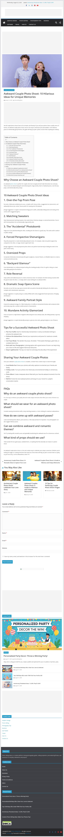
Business (46, 20)
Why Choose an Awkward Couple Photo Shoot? (18, 142)
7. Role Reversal (11, 155)
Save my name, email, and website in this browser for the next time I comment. (27, 556)
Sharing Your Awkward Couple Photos (16, 164)
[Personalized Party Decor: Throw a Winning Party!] (32, 634)
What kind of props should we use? (16, 175)
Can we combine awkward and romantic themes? (19, 173)
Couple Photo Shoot (9, 90)
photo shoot (13, 184)
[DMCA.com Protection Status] (7, 822)
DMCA (3, 783)
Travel (17, 24)
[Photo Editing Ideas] (4, 22)
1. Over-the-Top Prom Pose (14, 145)
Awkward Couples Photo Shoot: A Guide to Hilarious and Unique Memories (47, 462)
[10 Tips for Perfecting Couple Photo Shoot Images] (52, 472)
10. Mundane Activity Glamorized (16, 161)
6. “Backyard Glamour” (13, 154)
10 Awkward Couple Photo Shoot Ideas (16, 143)
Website (4, 548)
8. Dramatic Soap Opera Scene (15, 157)
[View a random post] (60, 22)
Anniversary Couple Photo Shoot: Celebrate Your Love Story (11, 486)
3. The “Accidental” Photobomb (15, 149)
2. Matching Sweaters (13, 147)
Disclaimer (5, 773)
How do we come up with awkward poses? (18, 171)
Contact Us (32, 24)
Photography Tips (35, 20)
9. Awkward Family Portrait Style (15, 159)
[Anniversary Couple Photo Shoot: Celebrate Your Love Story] (11, 472)
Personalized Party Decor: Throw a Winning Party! (25, 656)
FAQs (7, 166)
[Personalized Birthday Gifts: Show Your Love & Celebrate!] (7, 668)
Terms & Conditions (7, 780)
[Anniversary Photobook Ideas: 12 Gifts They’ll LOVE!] (7, 684)
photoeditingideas (18, 100)
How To (24, 24)
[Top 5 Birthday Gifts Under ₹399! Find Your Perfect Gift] (7, 676)
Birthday (6, 652)
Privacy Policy (6, 776)
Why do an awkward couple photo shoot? (18, 168)
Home (3, 766)
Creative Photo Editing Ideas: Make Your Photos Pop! (16, 817)
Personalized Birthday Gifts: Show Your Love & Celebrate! (28, 667)
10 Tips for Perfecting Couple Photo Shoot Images (52, 485)
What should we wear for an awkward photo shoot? (20, 170)
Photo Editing (23, 20)
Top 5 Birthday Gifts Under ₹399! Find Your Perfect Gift (41, 2)
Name (4, 533)
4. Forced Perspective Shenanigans (16, 150)
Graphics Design (12, 20)
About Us (4, 770)
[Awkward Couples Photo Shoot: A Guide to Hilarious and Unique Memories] (32, 472)
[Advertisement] (33, 12)
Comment (5, 511)
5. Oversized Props (12, 152)
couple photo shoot (19, 361)
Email (4, 540)
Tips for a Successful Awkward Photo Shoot (17, 162)
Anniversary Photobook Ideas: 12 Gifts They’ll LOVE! (27, 683)
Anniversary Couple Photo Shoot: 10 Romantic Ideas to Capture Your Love (15, 462)
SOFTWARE (10, 24)
